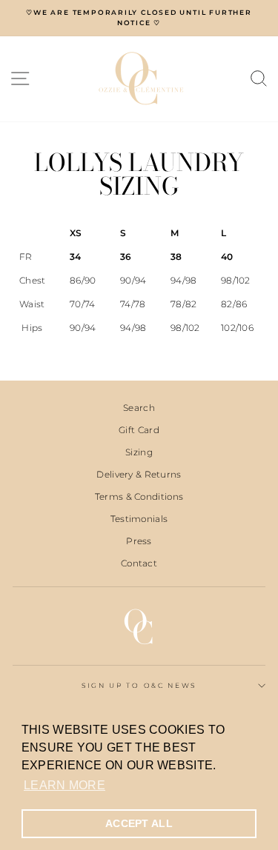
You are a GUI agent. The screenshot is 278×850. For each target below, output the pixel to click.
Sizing (139, 452)
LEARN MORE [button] (64, 785)
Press (139, 540)
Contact (139, 563)
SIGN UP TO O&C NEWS (139, 685)
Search (139, 407)
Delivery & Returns (138, 474)
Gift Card (139, 429)
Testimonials (139, 518)
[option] (139, 18)
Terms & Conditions (139, 496)
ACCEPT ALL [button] (139, 823)
